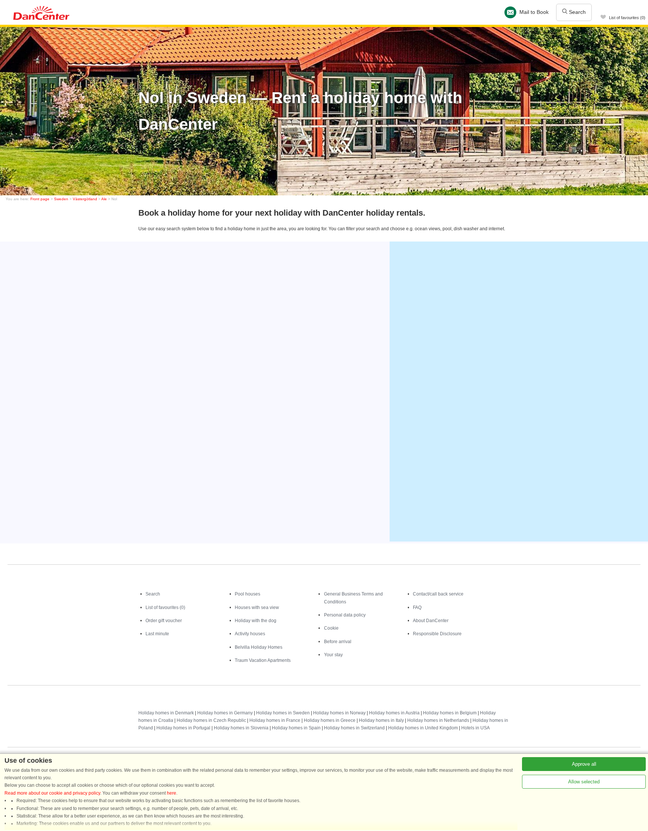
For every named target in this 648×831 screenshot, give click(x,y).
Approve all (584, 764)
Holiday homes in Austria (394, 713)
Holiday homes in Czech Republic (211, 720)
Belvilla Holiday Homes (258, 647)
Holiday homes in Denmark (166, 713)
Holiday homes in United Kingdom (423, 727)
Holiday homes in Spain (296, 727)
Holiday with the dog (255, 620)
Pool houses (247, 594)
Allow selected (584, 781)
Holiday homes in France (274, 720)
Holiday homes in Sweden (283, 713)
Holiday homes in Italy (381, 720)
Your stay (333, 654)
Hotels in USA (475, 727)
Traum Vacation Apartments (263, 660)
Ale (104, 199)
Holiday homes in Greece (330, 720)
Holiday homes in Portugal (183, 727)
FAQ (417, 607)
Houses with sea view (257, 607)
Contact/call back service (438, 594)
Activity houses (250, 633)
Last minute (157, 633)
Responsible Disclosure (437, 633)
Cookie (331, 628)
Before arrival (337, 641)
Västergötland (85, 199)
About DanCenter (430, 620)
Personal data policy (345, 615)
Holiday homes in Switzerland (354, 727)
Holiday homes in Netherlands (438, 720)
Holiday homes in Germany (225, 713)
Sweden (61, 199)
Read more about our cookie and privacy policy (52, 793)
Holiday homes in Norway (339, 713)
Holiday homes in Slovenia (241, 727)
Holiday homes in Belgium (450, 713)
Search (576, 12)
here (171, 793)
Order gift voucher (164, 620)
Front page (40, 199)
